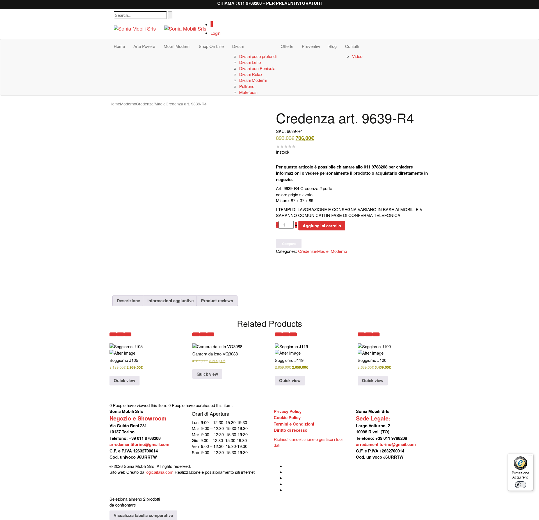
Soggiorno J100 (372, 360)
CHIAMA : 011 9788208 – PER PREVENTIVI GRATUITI (269, 3)
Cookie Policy (287, 417)
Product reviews (217, 300)
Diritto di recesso (290, 430)
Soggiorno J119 (289, 360)
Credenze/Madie (151, 104)
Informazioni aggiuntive (170, 300)
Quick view (124, 380)
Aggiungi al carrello (322, 226)
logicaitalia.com (159, 472)
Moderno (128, 104)
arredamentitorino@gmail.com (139, 444)
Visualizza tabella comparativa (143, 515)
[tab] (128, 300)
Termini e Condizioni (294, 424)
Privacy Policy (288, 411)
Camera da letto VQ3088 (215, 354)
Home (114, 104)
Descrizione (128, 300)
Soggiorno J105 (123, 360)
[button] (113, 334)
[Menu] (530, 456)
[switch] (520, 484)
